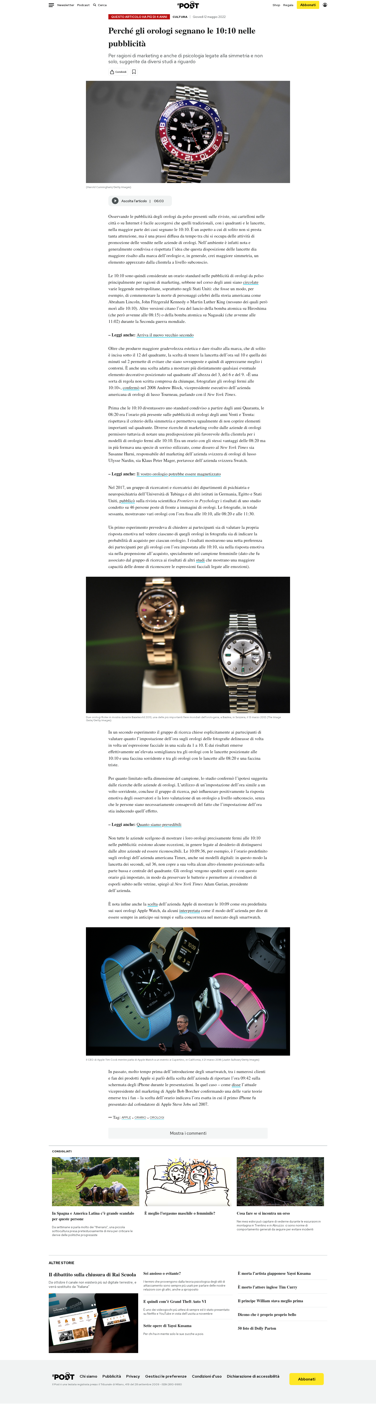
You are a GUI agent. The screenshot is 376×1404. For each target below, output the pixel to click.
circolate (250, 282)
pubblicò (127, 501)
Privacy (133, 1376)
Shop (276, 5)
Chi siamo (88, 1376)
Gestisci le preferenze (166, 1376)
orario (140, 1117)
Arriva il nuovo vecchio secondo (165, 335)
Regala (288, 5)
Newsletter (65, 5)
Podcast (83, 5)
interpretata (189, 910)
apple (126, 1117)
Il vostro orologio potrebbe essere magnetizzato (179, 474)
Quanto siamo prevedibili (159, 824)
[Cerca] (94, 4)
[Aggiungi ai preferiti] (134, 71)
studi (200, 560)
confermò (131, 387)
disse (236, 1084)
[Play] (115, 200)
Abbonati (308, 5)
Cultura (180, 17)
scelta (153, 904)
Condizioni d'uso (207, 1376)
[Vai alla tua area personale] (325, 5)
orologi (157, 1117)
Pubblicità (111, 1376)
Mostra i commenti (188, 1133)
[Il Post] (188, 5)
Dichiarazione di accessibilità (253, 1376)
